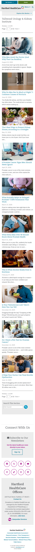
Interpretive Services (19, 519)
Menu (27, 7)
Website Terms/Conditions (11, 539)
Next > (17, 29)
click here (21, 516)
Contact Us (17, 499)
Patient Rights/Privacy (23, 537)
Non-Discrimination (11, 537)
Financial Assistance (11, 535)
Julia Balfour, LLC (20, 547)
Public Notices (17, 542)
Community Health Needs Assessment (17, 533)
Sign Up (17, 452)
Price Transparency (23, 535)
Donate (26, 2)
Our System (9, 2)
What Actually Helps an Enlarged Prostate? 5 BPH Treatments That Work (15, 200)
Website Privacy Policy (25, 539)
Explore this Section (23, 13)
